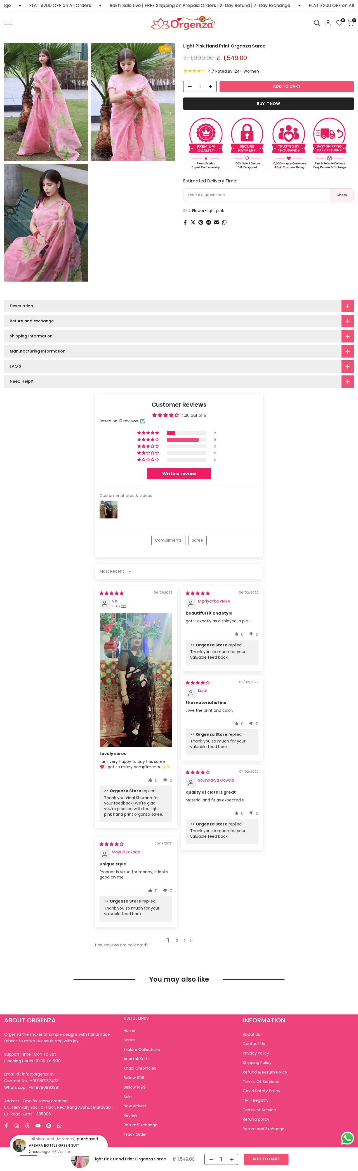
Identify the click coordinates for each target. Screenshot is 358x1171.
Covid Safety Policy (261, 1091)
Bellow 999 (134, 1077)
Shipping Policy (257, 1062)
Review (130, 1115)
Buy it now (268, 104)
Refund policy (256, 1119)
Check (341, 194)
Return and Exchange (263, 1129)
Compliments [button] (168, 540)
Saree (129, 1040)
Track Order (135, 1134)
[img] (112, 593)
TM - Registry (255, 1100)
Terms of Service (259, 1110)
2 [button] (177, 940)
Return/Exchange (140, 1125)
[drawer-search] (317, 23)
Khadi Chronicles (140, 1068)
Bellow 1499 (135, 1087)
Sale (128, 1096)
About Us (251, 1034)
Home (129, 1030)
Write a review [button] (179, 473)
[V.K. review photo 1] (136, 680)
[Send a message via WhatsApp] (347, 1138)
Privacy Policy (256, 1053)
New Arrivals (135, 1106)
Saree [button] (197, 540)
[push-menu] (8, 22)
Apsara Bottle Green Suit (54, 1163)
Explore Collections (142, 1049)
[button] (148, 433)
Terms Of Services (261, 1081)
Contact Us (254, 1043)
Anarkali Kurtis (137, 1058)
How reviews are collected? (121, 945)
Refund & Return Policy (265, 1072)
